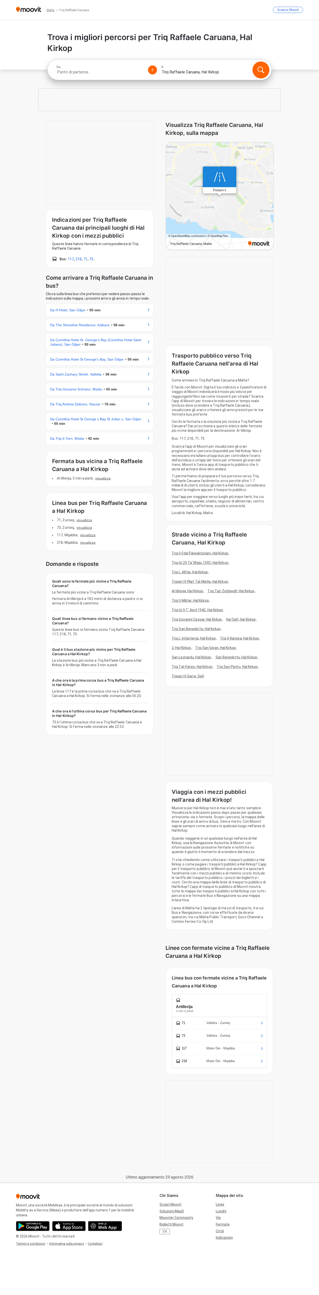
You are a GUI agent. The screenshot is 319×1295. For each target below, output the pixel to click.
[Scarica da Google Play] (33, 1226)
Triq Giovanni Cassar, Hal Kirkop (197, 619)
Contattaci (95, 1243)
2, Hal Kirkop (181, 648)
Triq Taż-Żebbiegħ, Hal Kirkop (230, 591)
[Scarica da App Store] (69, 1226)
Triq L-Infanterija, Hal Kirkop (194, 638)
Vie (218, 1218)
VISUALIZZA (103, 478)
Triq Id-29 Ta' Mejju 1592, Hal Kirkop (200, 563)
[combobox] (100, 72)
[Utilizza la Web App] (105, 1226)
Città (220, 1231)
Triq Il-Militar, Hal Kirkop (190, 600)
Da (59, 66)
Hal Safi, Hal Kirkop (241, 619)
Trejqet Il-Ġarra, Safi (188, 676)
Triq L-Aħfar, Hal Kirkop (190, 572)
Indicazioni (224, 1238)
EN (165, 1232)
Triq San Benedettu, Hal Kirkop (196, 629)
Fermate (223, 1224)
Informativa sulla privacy (66, 1243)
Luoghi (221, 1211)
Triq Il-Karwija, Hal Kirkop (239, 638)
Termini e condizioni (30, 1243)
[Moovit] (28, 10)
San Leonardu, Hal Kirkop (191, 657)
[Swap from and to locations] (152, 69)
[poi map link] (219, 196)
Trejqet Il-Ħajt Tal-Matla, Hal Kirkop (200, 582)
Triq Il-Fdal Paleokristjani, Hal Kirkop (200, 553)
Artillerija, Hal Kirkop (187, 591)
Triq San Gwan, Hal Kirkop (215, 648)
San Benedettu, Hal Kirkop (236, 657)
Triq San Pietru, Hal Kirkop (237, 667)
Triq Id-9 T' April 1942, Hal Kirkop (197, 610)
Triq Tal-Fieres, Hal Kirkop (192, 667)
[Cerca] (260, 69)
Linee (220, 1204)
